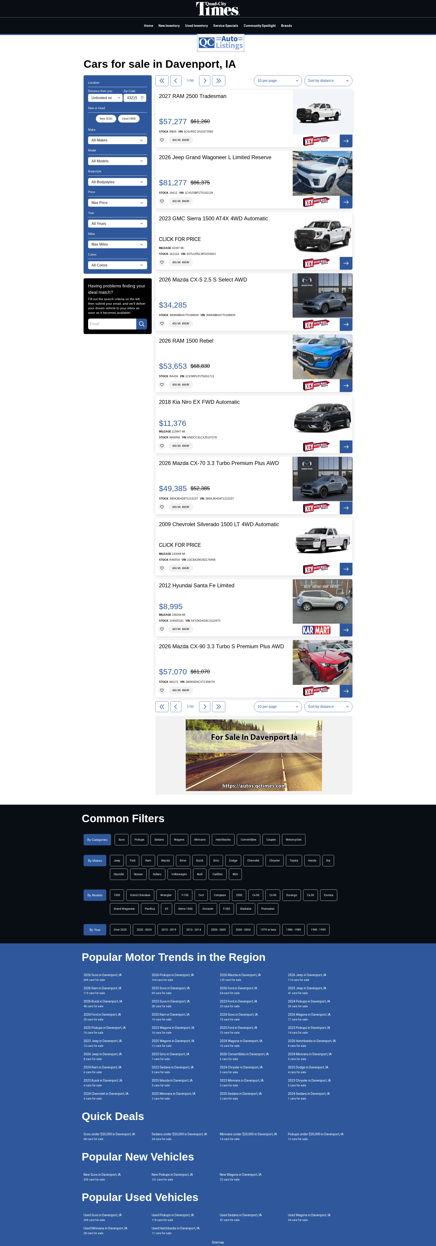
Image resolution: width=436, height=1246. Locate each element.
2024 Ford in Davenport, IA (102, 1017)
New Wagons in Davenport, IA (241, 1177)
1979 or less (268, 929)
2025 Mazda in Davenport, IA (172, 1083)
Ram (148, 860)
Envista (328, 895)
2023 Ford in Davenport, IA (238, 1004)
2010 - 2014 (193, 929)
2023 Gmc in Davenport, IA (170, 1056)
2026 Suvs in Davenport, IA (103, 977)
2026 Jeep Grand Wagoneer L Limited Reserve (215, 157)
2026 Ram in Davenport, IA (102, 990)
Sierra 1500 (185, 908)
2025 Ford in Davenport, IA (238, 1030)
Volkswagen (179, 874)
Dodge (233, 860)
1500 (117, 895)
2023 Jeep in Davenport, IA (103, 1043)
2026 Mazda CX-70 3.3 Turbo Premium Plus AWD (219, 463)
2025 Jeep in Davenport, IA (307, 990)
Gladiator (245, 908)
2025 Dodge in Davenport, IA (308, 1069)
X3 (166, 908)
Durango (291, 895)
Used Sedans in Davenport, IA (241, 1217)
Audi (200, 874)
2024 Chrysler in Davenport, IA (241, 1069)
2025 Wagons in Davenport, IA (173, 1043)
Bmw (183, 860)
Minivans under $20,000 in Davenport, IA (248, 1136)
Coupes (271, 839)
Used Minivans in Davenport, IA (105, 1230)
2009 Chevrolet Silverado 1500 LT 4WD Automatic (219, 524)
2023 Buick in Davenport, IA (103, 1083)
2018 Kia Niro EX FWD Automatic (199, 402)
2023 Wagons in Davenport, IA (173, 1030)
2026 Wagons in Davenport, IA (309, 1017)
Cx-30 (310, 895)
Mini (235, 874)
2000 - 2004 (243, 929)
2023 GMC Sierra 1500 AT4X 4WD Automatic (213, 218)
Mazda (165, 860)
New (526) (106, 118)
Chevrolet (253, 860)
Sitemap (218, 1242)
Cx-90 (272, 895)
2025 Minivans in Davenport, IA (174, 1096)
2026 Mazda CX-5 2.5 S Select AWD (203, 279)
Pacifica (150, 908)
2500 (239, 895)
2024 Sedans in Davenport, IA (309, 1096)
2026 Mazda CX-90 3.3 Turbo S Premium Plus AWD (221, 646)
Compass (220, 895)
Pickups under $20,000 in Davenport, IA (316, 1136)
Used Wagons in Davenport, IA (309, 1217)
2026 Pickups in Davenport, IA (173, 977)
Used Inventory (196, 26)
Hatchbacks (223, 839)
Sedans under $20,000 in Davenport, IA (179, 1136)
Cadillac (218, 874)
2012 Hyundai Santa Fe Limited (196, 585)
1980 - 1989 (293, 929)
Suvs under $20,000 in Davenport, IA (109, 1136)
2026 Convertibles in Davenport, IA (244, 1056)
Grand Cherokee (140, 895)
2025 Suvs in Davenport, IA (171, 990)
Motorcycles (294, 839)
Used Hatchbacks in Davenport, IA (176, 1230)
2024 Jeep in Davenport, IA (103, 1056)
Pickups (139, 839)
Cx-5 (201, 895)
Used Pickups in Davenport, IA (173, 1217)
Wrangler (166, 895)
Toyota (294, 860)
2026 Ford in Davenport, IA (238, 990)
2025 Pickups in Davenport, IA (105, 1030)
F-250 (226, 908)
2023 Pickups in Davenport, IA (309, 1030)
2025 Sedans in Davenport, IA (241, 1096)
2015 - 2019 (168, 929)
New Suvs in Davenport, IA (102, 1177)
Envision (208, 908)
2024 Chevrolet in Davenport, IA (106, 1096)
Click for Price (180, 239)
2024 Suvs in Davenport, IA (239, 1017)
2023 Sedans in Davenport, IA (173, 1069)
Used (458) (129, 118)
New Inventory (169, 26)
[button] (299, 601)
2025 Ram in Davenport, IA (171, 1017)
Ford (132, 860)
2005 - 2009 (218, 929)
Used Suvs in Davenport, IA (103, 1217)
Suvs (122, 839)
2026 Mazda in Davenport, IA (240, 977)
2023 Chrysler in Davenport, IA (309, 1083)
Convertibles (248, 839)
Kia (328, 860)
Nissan (138, 874)
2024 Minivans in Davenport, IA (310, 1056)
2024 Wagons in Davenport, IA (241, 1043)
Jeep (117, 860)
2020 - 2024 (144, 929)
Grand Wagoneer (124, 908)
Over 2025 (120, 929)
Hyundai (119, 874)
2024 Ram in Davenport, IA (102, 1069)
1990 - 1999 (318, 929)
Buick (199, 860)
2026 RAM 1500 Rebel (186, 341)
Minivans (200, 839)
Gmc (216, 860)
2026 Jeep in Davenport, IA (307, 977)
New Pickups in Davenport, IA (172, 1177)
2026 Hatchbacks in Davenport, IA (312, 1043)
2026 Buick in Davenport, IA (103, 1004)
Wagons (179, 839)
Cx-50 (255, 895)
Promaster (268, 908)
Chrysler (274, 860)
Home (148, 26)
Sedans (159, 839)
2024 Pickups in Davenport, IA (309, 1004)
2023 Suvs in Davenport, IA (171, 1004)
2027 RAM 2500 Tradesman (192, 96)
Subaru (157, 874)
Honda (312, 860)
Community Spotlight (260, 26)
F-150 (185, 895)
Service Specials (225, 26)
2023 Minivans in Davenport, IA (242, 1083)
